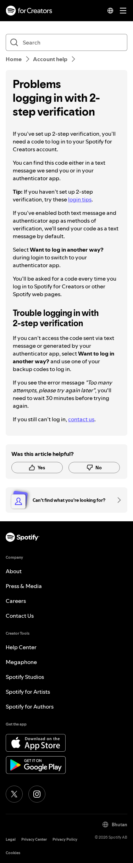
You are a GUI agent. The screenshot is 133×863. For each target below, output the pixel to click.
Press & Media (24, 586)
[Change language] (110, 10)
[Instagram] (36, 794)
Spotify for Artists (28, 691)
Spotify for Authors (30, 706)
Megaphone (21, 662)
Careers (16, 601)
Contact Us (20, 616)
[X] (14, 794)
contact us (81, 419)
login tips (80, 199)
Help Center (21, 647)
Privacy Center (34, 839)
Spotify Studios (25, 677)
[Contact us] (117, 500)
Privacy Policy (64, 839)
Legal (11, 839)
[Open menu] (123, 10)
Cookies (13, 853)
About (14, 571)
